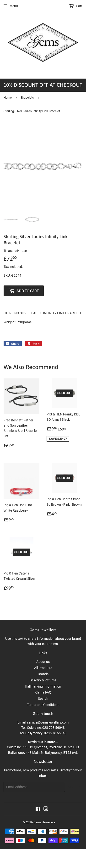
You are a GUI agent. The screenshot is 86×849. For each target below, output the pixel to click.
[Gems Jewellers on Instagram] (45, 809)
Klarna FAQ (43, 692)
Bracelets (27, 97)
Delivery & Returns (43, 680)
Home (8, 97)
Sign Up (73, 787)
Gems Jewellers (44, 822)
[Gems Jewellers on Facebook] (37, 809)
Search (43, 698)
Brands (43, 674)
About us (43, 662)
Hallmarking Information (43, 686)
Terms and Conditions (43, 705)
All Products (43, 668)
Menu (14, 6)
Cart (78, 6)
